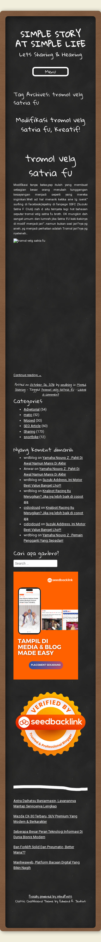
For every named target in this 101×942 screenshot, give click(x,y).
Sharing (20, 389)
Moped (81, 384)
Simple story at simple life (51, 39)
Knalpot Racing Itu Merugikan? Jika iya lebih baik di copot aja (53, 496)
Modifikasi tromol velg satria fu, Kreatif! (50, 124)
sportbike (31, 437)
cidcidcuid (32, 508)
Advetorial (32, 409)
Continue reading (27, 375)
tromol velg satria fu (57, 389)
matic (28, 415)
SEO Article (32, 426)
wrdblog (66, 384)
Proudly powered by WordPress (50, 896)
